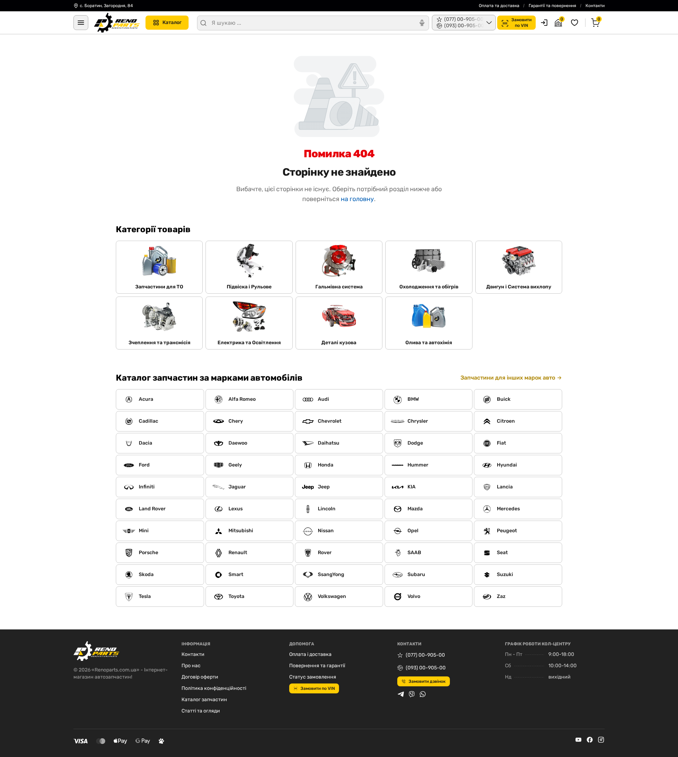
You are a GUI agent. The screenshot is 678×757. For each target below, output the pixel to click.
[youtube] (578, 739)
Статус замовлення (312, 677)
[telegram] (400, 694)
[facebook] (589, 739)
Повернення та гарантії (317, 666)
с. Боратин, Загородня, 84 (106, 5)
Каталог (172, 22)
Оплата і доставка (310, 654)
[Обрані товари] (575, 23)
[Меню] (80, 22)
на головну (357, 199)
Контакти (595, 5)
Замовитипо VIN (521, 22)
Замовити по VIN (318, 688)
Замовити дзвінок (427, 681)
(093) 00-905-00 (426, 668)
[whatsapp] (422, 694)
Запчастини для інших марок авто (507, 377)
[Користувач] (544, 23)
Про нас (191, 666)
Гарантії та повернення (552, 5)
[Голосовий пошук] (422, 23)
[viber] (411, 694)
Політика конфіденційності (214, 688)
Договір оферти (200, 677)
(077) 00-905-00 (425, 655)
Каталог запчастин (204, 700)
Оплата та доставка (499, 5)
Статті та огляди (201, 711)
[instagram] (601, 739)
